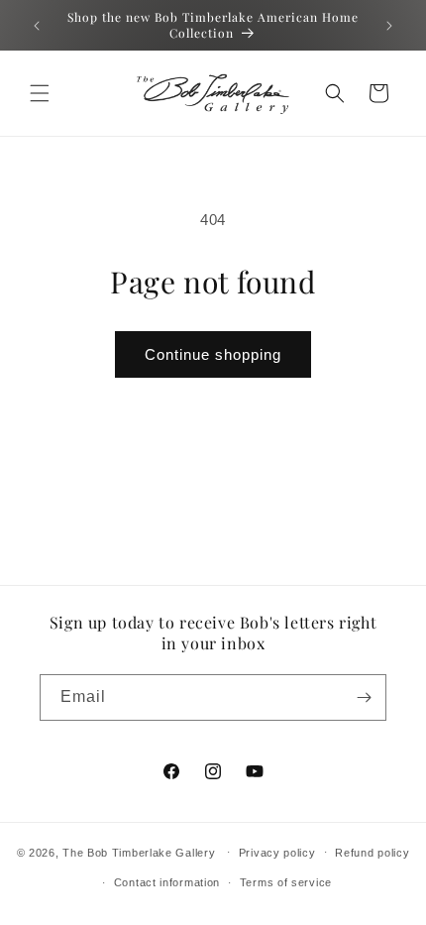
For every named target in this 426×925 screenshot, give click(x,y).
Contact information (167, 882)
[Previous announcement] (36, 26)
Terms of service (286, 882)
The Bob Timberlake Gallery (138, 852)
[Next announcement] (389, 26)
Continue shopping (213, 354)
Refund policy (372, 853)
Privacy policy (277, 853)
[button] (39, 93)
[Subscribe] (363, 697)
